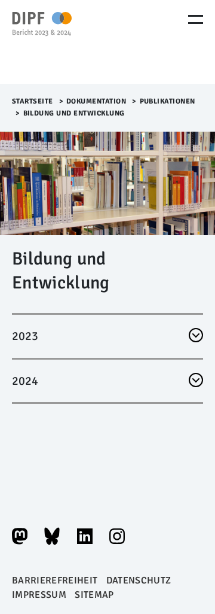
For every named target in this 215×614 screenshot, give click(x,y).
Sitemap (94, 595)
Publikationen (168, 101)
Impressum (39, 595)
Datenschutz (138, 580)
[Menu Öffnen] (195, 19)
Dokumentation (96, 101)
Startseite (32, 101)
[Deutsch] (62, 42)
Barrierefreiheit (54, 580)
